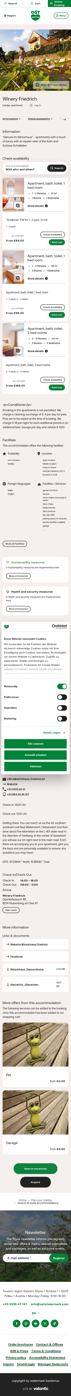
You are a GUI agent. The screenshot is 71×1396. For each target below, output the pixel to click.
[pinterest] (45, 1323)
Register (59, 1258)
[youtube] (35, 1323)
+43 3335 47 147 (15, 1304)
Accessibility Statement (47, 1357)
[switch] (62, 697)
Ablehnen (35, 766)
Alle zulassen (36, 743)
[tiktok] (54, 1323)
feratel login (26, 1364)
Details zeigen (51, 732)
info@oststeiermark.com (49, 1304)
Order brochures (20, 1344)
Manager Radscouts (53, 1364)
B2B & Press (19, 1351)
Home (22, 1200)
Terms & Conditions (46, 1351)
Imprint (8, 1364)
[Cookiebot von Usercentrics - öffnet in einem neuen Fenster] (52, 626)
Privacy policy (16, 1357)
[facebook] (17, 1323)
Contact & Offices (49, 1344)
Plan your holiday (41, 1200)
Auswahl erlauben (35, 754)
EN (34, 1313)
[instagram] (26, 1323)
